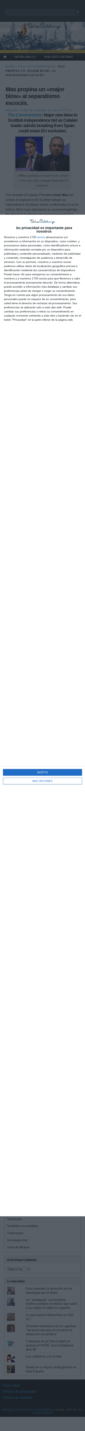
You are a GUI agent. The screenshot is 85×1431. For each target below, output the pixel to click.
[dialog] (42, 715)
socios (41, 237)
